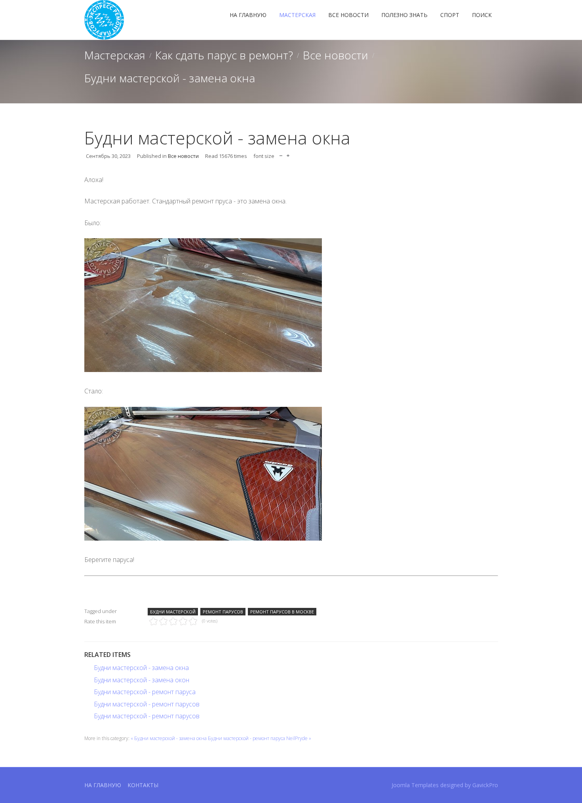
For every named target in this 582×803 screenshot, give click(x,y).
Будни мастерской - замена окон (141, 680)
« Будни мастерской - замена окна (169, 738)
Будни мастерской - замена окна (141, 667)
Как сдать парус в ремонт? (224, 55)
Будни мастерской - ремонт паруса (145, 691)
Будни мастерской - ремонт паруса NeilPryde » (259, 738)
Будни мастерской (173, 612)
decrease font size (281, 154)
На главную (248, 15)
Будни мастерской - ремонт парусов (147, 704)
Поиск (482, 15)
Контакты (142, 785)
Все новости (348, 15)
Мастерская (297, 15)
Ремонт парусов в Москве (282, 612)
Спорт (449, 15)
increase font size (288, 154)
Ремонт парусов (223, 612)
